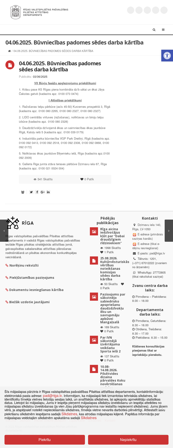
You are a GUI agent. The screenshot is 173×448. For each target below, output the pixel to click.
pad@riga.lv (157, 253)
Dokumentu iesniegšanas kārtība (36, 290)
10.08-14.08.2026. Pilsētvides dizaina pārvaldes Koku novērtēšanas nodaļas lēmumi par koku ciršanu (112, 380)
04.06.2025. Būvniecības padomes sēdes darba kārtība (60, 66)
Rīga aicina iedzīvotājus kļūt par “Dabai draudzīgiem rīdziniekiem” (112, 236)
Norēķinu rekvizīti (24, 265)
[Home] (9, 51)
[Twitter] (130, 10)
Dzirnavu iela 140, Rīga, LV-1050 (146, 227)
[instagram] (155, 10)
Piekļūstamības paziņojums (31, 277)
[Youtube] (147, 10)
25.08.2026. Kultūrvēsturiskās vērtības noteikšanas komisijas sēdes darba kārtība (114, 268)
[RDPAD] (39, 11)
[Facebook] (139, 10)
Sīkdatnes (69, 413)
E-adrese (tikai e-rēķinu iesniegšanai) (146, 246)
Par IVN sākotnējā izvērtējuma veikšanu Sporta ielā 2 (110, 344)
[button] (167, 55)
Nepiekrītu (128, 439)
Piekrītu (45, 439)
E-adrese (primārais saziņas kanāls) (147, 236)
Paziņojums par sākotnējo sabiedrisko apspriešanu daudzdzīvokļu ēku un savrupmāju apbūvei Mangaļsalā (112, 308)
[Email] (164, 10)
